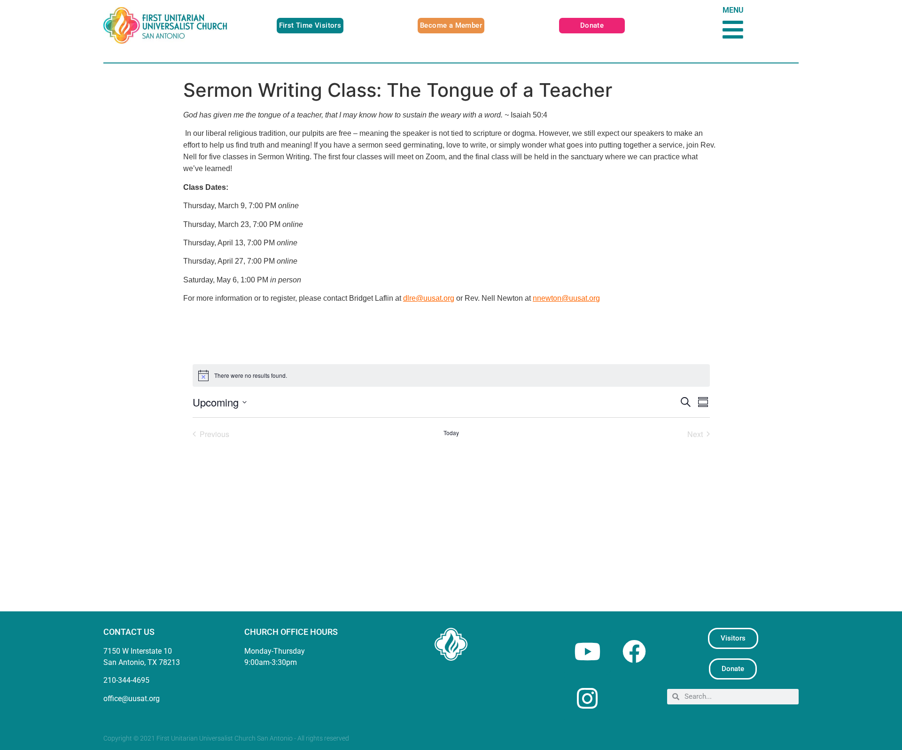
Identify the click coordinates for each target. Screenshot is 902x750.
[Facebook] (634, 651)
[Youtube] (587, 651)
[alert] (451, 375)
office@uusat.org (131, 698)
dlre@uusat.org (428, 298)
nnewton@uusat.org (566, 298)
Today (451, 433)
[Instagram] (587, 698)
